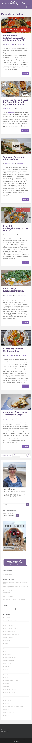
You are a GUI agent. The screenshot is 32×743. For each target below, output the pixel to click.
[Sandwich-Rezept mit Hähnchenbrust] (16, 146)
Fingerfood (8, 646)
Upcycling (7, 709)
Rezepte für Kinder (10, 695)
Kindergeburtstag (9, 675)
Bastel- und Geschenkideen (12, 623)
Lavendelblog (4, 740)
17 (28, 454)
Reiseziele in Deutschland (11, 689)
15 (21, 454)
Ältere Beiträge (25, 457)
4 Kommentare (19, 163)
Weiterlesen (25, 73)
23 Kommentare (21, 419)
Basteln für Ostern (10, 626)
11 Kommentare (22, 295)
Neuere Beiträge (7, 455)
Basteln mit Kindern (10, 631)
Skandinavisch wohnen (11, 701)
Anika (13, 44)
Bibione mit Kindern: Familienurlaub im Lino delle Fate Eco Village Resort (15, 587)
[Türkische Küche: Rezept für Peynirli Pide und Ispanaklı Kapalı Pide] (16, 89)
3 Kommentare (19, 108)
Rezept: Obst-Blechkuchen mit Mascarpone (14, 599)
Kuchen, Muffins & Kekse (11, 680)
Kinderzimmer (8, 677)
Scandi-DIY (8, 698)
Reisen (7, 683)
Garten (7, 649)
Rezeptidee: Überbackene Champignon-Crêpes (15, 413)
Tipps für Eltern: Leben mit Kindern (14, 706)
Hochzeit (7, 666)
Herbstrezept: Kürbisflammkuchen (13, 289)
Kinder (7, 669)
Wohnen (7, 715)
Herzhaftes (8, 663)
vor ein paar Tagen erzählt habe (17, 423)
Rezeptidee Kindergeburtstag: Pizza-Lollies (15, 228)
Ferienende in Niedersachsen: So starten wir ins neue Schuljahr (15, 591)
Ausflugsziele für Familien (11, 620)
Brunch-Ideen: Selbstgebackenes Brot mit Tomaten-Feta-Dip (14, 38)
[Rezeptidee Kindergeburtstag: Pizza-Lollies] (16, 215)
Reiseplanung (8, 686)
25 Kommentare (20, 44)
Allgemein (7, 617)
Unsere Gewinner (7, 574)
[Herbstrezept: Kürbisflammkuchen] (16, 278)
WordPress (16, 741)
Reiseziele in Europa (10, 692)
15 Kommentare (22, 235)
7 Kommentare (23, 355)
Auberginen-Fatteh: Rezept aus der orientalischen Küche (15, 583)
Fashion (7, 643)
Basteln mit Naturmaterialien (12, 634)
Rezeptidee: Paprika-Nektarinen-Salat (13, 349)
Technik (7, 703)
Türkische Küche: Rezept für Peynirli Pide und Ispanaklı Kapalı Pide (15, 102)
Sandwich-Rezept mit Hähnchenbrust (14, 158)
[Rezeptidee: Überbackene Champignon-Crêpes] (16, 402)
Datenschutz (15, 740)
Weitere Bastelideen (10, 712)
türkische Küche (11, 112)
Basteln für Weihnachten (11, 628)
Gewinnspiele (8, 654)
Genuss (7, 651)
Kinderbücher (8, 672)
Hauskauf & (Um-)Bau (10, 657)
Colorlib (24, 740)
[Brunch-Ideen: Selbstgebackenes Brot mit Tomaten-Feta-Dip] (16, 25)
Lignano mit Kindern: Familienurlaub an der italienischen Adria (14, 595)
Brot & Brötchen (9, 637)
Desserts (7, 640)
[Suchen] (27, 504)
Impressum (10, 740)
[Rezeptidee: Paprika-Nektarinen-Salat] (16, 338)
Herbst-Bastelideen (10, 660)
